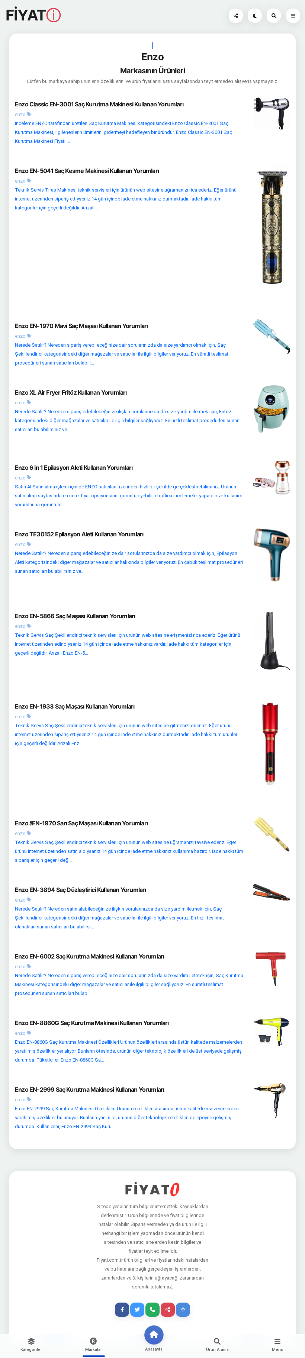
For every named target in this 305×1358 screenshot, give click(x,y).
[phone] (152, 1310)
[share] (168, 1310)
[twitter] (137, 1310)
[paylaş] (236, 16)
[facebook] (122, 1310)
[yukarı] (183, 1310)
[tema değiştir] (255, 16)
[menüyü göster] (274, 16)
